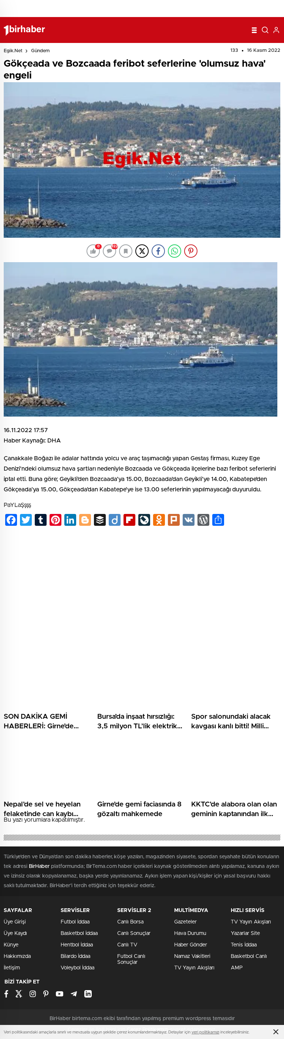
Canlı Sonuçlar (134, 933)
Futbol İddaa (75, 922)
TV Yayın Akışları (194, 967)
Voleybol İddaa (77, 967)
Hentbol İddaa (77, 945)
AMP (237, 967)
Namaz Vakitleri (192, 956)
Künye (11, 945)
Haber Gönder (190, 945)
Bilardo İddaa (75, 956)
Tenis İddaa (244, 945)
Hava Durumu (190, 933)
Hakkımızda (17, 956)
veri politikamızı (205, 1032)
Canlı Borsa (130, 922)
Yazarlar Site (245, 933)
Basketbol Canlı (249, 956)
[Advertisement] (142, 587)
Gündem (40, 51)
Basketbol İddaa (79, 933)
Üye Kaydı (15, 933)
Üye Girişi (15, 922)
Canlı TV (127, 945)
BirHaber (39, 866)
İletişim (12, 967)
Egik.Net (13, 51)
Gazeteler (185, 922)
